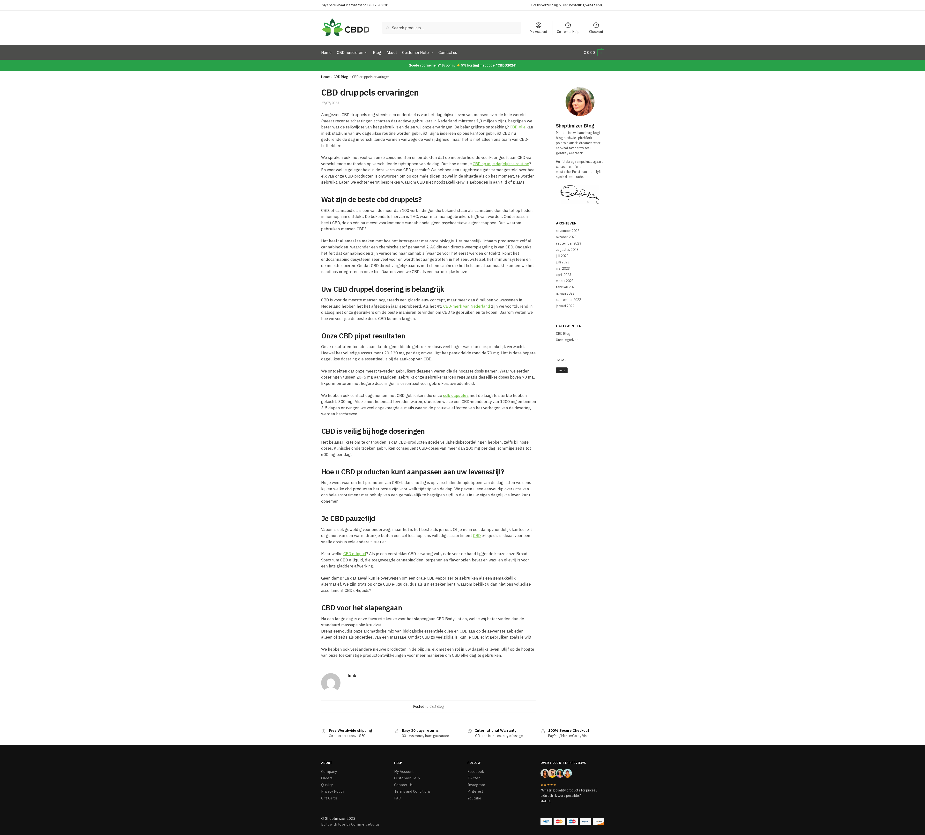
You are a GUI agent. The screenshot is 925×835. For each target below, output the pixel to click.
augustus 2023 (567, 249)
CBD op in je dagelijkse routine (501, 163)
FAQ (397, 798)
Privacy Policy (332, 791)
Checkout (596, 32)
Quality (327, 785)
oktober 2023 (566, 237)
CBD (477, 535)
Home (325, 77)
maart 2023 (565, 281)
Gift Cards (329, 798)
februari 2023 (566, 287)
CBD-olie (517, 127)
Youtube (474, 798)
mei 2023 (563, 268)
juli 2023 (562, 256)
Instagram (476, 785)
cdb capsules (456, 395)
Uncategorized (567, 340)
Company (329, 771)
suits (561, 370)
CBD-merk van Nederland (467, 306)
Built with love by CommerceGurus (350, 824)
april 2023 (563, 275)
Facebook (475, 771)
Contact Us (403, 785)
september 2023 (568, 243)
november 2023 (567, 231)
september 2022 (568, 300)
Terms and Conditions (412, 791)
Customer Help (568, 32)
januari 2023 (565, 293)
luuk (352, 675)
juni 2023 (562, 262)
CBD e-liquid (354, 553)
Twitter (473, 778)
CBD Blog (341, 77)
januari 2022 (565, 306)
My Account (538, 32)
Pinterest (475, 791)
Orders (327, 778)
